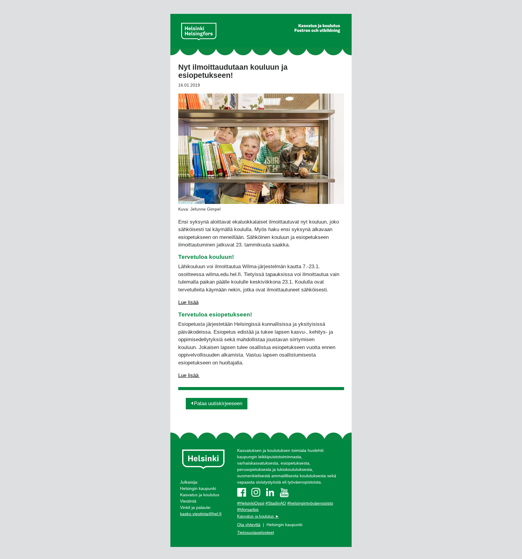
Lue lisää (188, 302)
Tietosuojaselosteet (255, 532)
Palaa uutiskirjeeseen (218, 403)
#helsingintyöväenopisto (310, 503)
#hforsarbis (248, 509)
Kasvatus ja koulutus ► (258, 516)
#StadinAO (276, 503)
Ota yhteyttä (248, 524)
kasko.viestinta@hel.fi (200, 513)
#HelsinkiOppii (250, 503)
